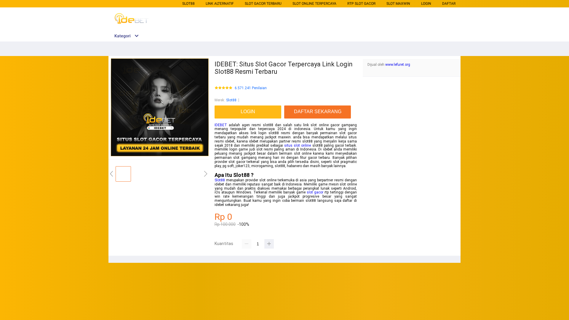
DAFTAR (448, 3)
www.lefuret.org (397, 65)
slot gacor (315, 192)
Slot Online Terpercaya (314, 3)
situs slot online (297, 145)
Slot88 (188, 3)
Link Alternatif (220, 3)
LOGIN (426, 3)
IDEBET (221, 125)
